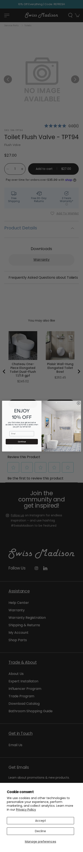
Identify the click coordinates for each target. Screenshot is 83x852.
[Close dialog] (78, 403)
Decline (40, 831)
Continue (22, 441)
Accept (40, 821)
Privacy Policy (26, 809)
